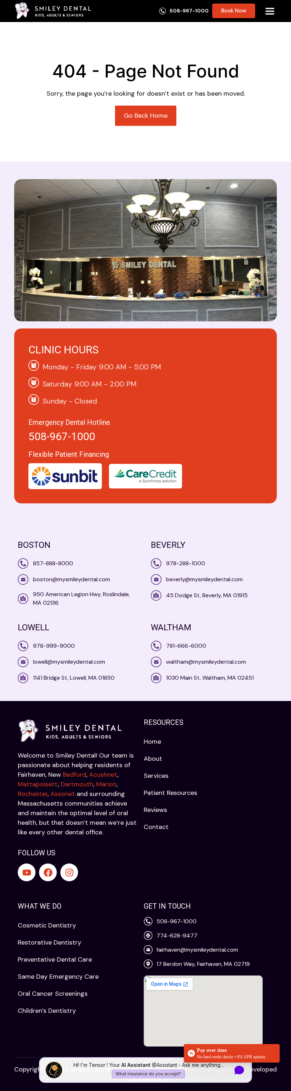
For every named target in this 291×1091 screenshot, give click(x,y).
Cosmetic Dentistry (47, 925)
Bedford (74, 774)
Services (156, 775)
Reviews (155, 810)
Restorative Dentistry (49, 942)
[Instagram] (69, 872)
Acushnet (103, 774)
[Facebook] (48, 872)
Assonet (62, 794)
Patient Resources (170, 792)
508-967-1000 (61, 436)
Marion (106, 784)
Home (152, 741)
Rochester (33, 794)
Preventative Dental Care (55, 959)
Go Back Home (146, 115)
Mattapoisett (38, 784)
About (153, 758)
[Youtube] (26, 872)
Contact (156, 827)
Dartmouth (77, 784)
